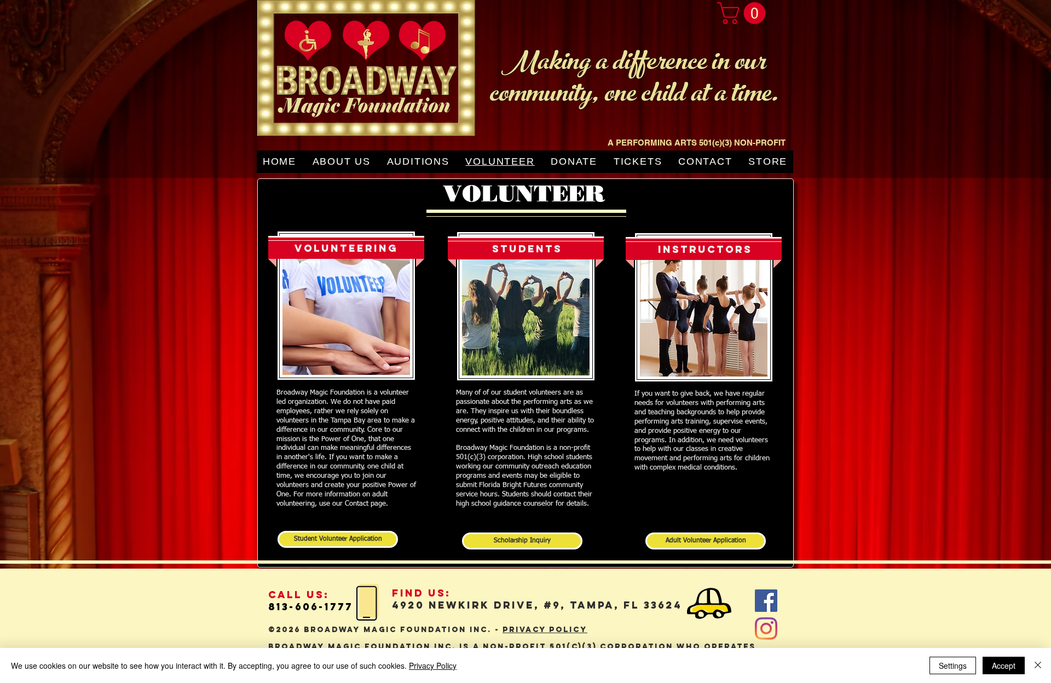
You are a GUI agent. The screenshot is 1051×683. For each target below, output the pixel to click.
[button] (744, 13)
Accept (1003, 665)
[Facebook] (766, 600)
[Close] (1037, 665)
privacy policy (545, 629)
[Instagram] (766, 628)
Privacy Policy (433, 665)
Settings (953, 665)
